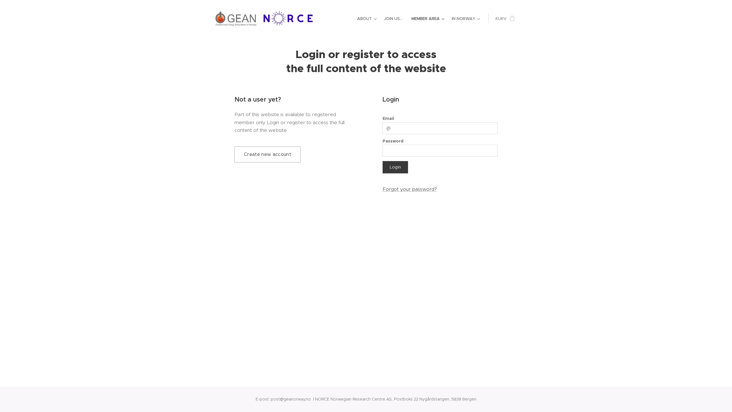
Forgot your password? (410, 189)
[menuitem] (367, 18)
